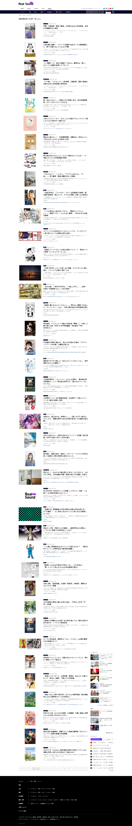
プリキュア (58, 91)
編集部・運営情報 (37, 817)
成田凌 (58, 352)
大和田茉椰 (49, 370)
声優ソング (50, 500)
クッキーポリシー (35, 819)
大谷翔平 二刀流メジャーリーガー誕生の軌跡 (62, 408)
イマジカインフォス (57, 110)
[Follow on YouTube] (110, 8)
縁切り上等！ (65, 463)
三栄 (50, 73)
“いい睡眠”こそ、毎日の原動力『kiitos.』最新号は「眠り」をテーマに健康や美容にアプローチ (65, 64)
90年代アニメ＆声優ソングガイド (66, 500)
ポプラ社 (46, 630)
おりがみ (48, 723)
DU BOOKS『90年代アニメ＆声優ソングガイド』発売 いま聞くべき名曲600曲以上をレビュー (65, 492)
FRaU (50, 612)
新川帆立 (49, 463)
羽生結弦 (46, 335)
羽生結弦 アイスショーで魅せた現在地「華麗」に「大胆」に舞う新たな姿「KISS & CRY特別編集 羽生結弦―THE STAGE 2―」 (65, 325)
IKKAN (84, 686)
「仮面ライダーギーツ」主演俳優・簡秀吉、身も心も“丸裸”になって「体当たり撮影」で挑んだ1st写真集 (65, 677)
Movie (36, 8)
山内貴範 (57, 202)
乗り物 (59, 165)
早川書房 (61, 184)
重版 (35, 781)
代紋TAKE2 (52, 202)
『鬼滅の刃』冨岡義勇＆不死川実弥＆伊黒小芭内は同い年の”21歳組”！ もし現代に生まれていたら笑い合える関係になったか (65, 511)
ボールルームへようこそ (58, 54)
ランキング (48, 788)
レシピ (39, 800)
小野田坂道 (60, 704)
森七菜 (80, 352)
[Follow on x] (106, 8)
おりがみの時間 (67, 723)
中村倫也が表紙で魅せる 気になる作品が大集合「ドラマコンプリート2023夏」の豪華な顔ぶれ (65, 343)
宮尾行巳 (46, 593)
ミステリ (57, 184)
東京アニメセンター (79, 704)
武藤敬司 (55, 741)
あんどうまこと (50, 259)
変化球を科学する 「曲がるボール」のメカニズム (61, 391)
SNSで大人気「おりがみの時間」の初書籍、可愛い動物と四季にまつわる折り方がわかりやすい (65, 714)
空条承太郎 (65, 538)
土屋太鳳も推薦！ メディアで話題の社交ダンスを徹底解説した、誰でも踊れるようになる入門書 (65, 45)
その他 (71, 800)
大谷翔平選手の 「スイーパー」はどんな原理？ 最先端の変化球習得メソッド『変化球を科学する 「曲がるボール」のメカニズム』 (65, 381)
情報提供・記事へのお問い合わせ (50, 817)
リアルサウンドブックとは (25, 817)
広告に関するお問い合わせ (66, 817)
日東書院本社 (70, 54)
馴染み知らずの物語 (74, 482)
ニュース (22, 12)
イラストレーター (52, 128)
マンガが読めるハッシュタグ (72, 259)
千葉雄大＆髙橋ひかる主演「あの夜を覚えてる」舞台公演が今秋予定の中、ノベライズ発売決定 (65, 621)
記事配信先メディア (55, 819)
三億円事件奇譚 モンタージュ (66, 202)
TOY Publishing (60, 147)
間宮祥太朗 (54, 352)
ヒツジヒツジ (64, 667)
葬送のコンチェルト (81, 223)
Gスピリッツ (67, 741)
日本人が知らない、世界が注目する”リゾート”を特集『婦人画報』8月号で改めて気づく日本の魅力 (65, 436)
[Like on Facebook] (104, 8)
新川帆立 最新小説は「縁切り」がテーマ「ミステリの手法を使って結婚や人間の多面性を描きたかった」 (65, 455)
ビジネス (50, 800)
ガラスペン (69, 128)
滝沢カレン (49, 482)
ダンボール (66, 147)
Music (29, 8)
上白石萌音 (46, 612)
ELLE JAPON (73, 649)
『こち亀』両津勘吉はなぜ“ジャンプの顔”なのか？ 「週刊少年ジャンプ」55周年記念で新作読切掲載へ (65, 547)
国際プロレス (80, 741)
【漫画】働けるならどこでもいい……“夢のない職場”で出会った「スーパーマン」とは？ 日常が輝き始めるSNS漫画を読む (65, 306)
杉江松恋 (52, 184)
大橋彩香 (52, 36)
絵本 (47, 147)
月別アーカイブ (22, 807)
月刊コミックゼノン (54, 241)
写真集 (48, 91)
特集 (30, 12)
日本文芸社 (59, 128)
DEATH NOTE (53, 296)
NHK (49, 760)
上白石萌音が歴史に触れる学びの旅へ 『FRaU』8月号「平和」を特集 (64, 603)
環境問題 (54, 147)
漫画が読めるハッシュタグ (59, 259)
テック (108, 11)
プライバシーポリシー (24, 819)
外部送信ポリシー (44, 819)
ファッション (46, 649)
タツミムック (73, 741)
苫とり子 (54, 370)
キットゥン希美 (61, 278)
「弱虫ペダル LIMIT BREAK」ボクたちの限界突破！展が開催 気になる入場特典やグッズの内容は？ (66, 695)
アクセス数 (96, 739)
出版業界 (68, 12)
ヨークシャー (78, 296)
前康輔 (71, 91)
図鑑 (48, 165)
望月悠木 (54, 315)
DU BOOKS (56, 500)
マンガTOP (54, 593)
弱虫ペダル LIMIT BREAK (69, 704)
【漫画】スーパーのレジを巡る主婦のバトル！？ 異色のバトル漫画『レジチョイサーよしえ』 (65, 250)
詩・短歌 (67, 800)
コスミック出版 (54, 723)
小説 (45, 482)
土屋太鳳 (46, 54)
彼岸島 (45, 538)
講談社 (45, 165)
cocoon (69, 760)
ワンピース (54, 278)
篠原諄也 (54, 463)
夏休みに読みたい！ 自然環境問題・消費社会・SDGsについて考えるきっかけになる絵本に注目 (65, 138)
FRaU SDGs (55, 612)
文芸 (35, 12)
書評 (39, 788)
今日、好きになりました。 (58, 686)
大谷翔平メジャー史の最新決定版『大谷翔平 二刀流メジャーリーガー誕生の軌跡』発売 (65, 399)
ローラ (58, 649)
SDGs (50, 147)
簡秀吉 (75, 686)
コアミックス (46, 241)
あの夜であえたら (52, 630)
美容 (47, 73)
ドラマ (45, 352)
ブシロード (55, 704)
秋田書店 (65, 760)
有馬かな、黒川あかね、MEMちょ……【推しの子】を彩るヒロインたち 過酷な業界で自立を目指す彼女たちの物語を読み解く (65, 418)
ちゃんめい (46, 223)
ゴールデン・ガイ (77, 202)
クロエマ (51, 223)
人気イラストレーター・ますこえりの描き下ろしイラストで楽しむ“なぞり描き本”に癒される (65, 119)
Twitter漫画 (49, 315)
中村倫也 (49, 352)
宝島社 (56, 667)
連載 (53, 788)
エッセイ (45, 800)
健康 (53, 73)
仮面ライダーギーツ (69, 686)
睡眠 (55, 73)
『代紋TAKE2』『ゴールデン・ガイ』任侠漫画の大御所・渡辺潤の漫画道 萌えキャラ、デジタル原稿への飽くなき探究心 (65, 193)
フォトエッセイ (51, 667)
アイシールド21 (64, 296)
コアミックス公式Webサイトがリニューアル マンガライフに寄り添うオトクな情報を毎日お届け (64, 232)
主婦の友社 (50, 110)
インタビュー (33, 788)
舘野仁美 (60, 760)
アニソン (46, 500)
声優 (45, 91)
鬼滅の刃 (46, 521)
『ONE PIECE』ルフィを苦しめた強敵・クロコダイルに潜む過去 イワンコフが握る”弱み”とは (65, 269)
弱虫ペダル (50, 704)
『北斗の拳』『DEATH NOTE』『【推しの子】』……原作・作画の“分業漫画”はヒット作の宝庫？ (65, 287)
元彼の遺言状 (59, 463)
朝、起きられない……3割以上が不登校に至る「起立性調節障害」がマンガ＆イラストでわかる (65, 101)
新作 (31, 781)
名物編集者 (43, 803)
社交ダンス (76, 54)
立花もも (58, 482)
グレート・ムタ (60, 741)
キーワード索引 (22, 811)
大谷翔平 (50, 408)
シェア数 (107, 739)
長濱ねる (67, 352)
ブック (108, 13)
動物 (45, 723)
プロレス (46, 741)
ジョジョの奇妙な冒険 (52, 538)
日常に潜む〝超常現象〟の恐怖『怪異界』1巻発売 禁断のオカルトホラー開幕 (65, 584)
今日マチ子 (55, 760)
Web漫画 (49, 12)
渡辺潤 (48, 202)
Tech (43, 8)
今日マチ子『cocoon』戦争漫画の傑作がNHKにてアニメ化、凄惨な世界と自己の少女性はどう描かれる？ (65, 751)
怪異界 (49, 593)
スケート (50, 335)
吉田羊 (45, 667)
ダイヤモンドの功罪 (72, 223)
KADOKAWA (46, 36)
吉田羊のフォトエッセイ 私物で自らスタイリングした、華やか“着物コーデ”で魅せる (65, 658)
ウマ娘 (63, 91)
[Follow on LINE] (112, 8)
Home (22, 8)
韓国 (45, 147)
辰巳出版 (50, 54)
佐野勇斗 (76, 352)
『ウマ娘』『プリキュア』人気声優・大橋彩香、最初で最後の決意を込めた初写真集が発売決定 (65, 82)
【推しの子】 (71, 296)
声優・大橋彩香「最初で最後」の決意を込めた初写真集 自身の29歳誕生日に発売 (65, 27)
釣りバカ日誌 (46, 296)
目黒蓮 (84, 352)
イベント (39, 781)
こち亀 (59, 556)
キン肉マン (60, 538)
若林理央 (46, 428)
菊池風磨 (63, 352)
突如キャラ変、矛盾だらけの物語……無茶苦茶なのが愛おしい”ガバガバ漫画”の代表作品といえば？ (64, 529)
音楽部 (102, 11)
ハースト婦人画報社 (65, 649)
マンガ (45, 110)
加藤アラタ (80, 686)
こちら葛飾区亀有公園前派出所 (50, 556)
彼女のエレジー (47, 224)
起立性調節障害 (65, 110)
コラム (43, 788)
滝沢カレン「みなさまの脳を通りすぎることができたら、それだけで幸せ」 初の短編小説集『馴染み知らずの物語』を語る (65, 473)
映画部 (102, 13)
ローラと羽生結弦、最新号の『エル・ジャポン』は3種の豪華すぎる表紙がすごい (65, 640)
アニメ (45, 704)
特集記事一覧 (109, 733)
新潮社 (45, 463)
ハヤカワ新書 (66, 482)
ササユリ (73, 760)
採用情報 (76, 817)
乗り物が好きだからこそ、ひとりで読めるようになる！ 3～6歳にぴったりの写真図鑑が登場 (65, 156)
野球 (45, 391)
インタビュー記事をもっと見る (104, 705)
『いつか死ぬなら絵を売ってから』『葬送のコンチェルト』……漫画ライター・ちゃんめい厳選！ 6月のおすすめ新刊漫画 (65, 213)
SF (44, 184)
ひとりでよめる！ (54, 165)
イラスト (46, 128)
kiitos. (58, 73)
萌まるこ (58, 315)
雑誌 (45, 73)
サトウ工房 (60, 723)
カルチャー (56, 800)
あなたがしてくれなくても (62, 370)
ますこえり (64, 128)
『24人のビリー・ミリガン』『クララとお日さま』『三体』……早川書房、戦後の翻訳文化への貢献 (63, 175)
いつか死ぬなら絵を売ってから (60, 223)
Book (49, 8)
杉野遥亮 (72, 352)
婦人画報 (48, 445)
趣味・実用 (58, 12)
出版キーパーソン (34, 803)
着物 (59, 667)
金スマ (65, 54)
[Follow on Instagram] (108, 8)
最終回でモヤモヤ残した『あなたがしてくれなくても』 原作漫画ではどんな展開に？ (65, 362)
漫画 (42, 12)
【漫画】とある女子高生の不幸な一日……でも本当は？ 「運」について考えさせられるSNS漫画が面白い (64, 566)
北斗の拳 (59, 296)
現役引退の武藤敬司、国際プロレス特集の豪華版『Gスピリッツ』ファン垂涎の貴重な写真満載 (65, 732)
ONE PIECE (46, 278)
